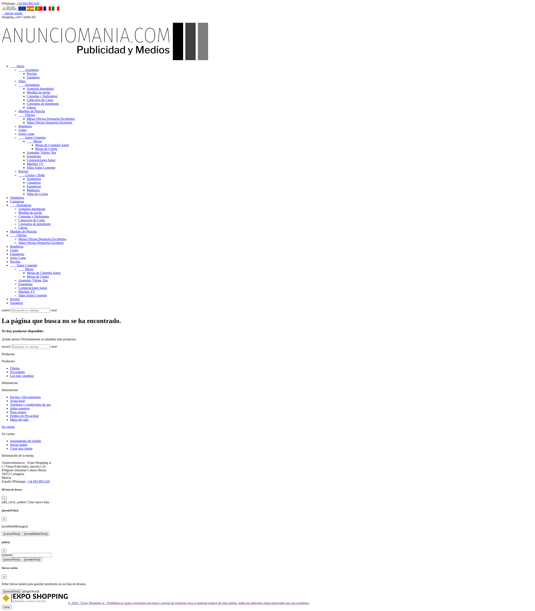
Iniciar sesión (18, 444)
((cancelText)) (11, 533)
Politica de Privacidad (24, 416)
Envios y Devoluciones (25, 397)
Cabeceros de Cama (40, 100)
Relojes (23, 171)
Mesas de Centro (46, 149)
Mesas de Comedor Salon (52, 145)
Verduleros (34, 179)
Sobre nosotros (20, 408)
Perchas (32, 73)
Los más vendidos (22, 376)
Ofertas (15, 368)
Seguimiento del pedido (25, 441)
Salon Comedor (32, 137)
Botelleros (25, 126)
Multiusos (33, 190)
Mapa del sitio (19, 419)
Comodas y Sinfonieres (42, 96)
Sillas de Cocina (37, 194)
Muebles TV (35, 164)
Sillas (21, 81)
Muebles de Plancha (31, 111)
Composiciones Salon (41, 160)
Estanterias (34, 156)
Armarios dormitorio (40, 88)
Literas (31, 107)
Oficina (26, 115)
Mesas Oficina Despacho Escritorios (51, 118)
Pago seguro (18, 412)
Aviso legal (17, 401)
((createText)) (32, 559)
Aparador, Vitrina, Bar (41, 152)
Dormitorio (29, 85)
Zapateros (33, 77)
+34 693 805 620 (28, 3)
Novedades (17, 372)
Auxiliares (28, 70)
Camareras (34, 182)
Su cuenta (8, 426)
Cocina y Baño (31, 175)
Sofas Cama (26, 134)
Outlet (22, 130)
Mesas (34, 141)
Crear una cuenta (21, 448)
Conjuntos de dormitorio (43, 103)
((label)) (7, 555)
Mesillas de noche (38, 92)
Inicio (17, 66)
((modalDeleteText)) (36, 533)
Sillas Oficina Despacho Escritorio (49, 122)
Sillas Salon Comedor (41, 167)
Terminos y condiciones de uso (30, 404)
